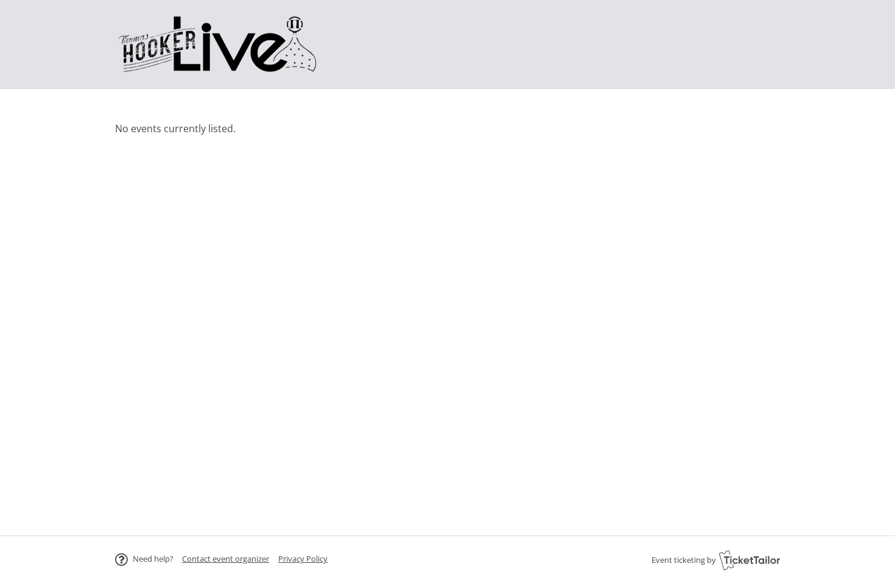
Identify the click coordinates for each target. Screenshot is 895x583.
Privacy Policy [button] (303, 558)
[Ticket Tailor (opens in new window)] (749, 559)
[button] (225, 558)
